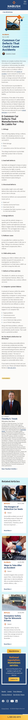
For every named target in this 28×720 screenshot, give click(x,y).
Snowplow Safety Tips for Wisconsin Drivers (12, 618)
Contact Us (14, 679)
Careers (9, 691)
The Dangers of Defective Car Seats (13, 507)
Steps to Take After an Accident (13, 566)
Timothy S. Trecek (9, 419)
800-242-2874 (15, 717)
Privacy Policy (5, 708)
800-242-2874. (12, 368)
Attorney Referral (7, 695)
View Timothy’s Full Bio (9, 469)
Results (4, 691)
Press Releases (17, 691)
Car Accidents (6, 378)
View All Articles (14, 651)
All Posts (7, 503)
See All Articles (8, 12)
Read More (7, 530)
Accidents (5, 34)
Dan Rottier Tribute (18, 695)
